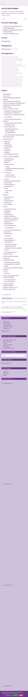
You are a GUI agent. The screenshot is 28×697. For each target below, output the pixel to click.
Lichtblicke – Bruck (7, 484)
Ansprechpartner (8, 214)
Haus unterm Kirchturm (10, 225)
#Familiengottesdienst (7, 64)
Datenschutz (6, 258)
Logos (5, 271)
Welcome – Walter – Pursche (10, 287)
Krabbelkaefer (8, 170)
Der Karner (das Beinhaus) (10, 220)
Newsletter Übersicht (10, 246)
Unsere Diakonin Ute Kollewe (11, 154)
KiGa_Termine (7, 202)
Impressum (7, 273)
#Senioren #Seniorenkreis (8, 78)
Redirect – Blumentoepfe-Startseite (11, 101)
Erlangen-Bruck (6, 321)
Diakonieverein (8, 145)
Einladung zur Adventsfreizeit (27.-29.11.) (13, 30)
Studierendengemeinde (8, 348)
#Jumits (12, 67)
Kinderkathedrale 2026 (8, 28)
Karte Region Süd (5, 331)
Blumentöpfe (8, 190)
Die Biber (7, 166)
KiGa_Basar (7, 199)
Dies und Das (6, 96)
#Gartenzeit (19, 64)
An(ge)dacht (4, 82)
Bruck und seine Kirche (10, 216)
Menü (4, 4)
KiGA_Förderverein (8, 200)
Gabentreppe (7, 150)
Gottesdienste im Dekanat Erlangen (13, 111)
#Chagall (20, 58)
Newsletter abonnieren (11, 244)
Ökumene (5, 99)
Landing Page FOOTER (8, 260)
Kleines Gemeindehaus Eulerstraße (12, 97)
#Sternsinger (12, 80)
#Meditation (4, 75)
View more (19, 693)
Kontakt (6, 266)
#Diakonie (10, 60)
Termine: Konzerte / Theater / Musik (13, 123)
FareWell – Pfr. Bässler (8, 285)
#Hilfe (3, 67)
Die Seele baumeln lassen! (11, 129)
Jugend (6, 188)
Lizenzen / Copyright (6, 363)
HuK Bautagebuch (9, 227)
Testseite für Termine (9, 124)
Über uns (5, 206)
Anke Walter (4, 84)
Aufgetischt (11, 84)
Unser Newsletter (8, 242)
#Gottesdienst (21, 66)
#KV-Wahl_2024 (5, 73)
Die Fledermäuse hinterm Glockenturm (15, 168)
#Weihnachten (19, 80)
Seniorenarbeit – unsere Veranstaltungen (14, 114)
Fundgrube (7, 148)
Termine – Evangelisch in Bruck (10, 108)
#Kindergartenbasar (6, 69)
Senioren (6, 179)
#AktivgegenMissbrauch (7, 58)
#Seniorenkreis (18, 78)
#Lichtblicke (18, 73)
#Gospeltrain (14, 66)
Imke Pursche (5, 86)
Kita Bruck (5, 194)
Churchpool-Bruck (7, 685)
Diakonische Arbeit (8, 139)
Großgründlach (6, 328)
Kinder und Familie (8, 164)
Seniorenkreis (8, 117)
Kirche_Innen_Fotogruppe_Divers (12, 230)
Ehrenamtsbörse (8, 147)
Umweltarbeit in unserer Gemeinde (12, 105)
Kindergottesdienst (8, 31)
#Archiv (15, 58)
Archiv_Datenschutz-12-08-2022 (11, 256)
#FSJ (14, 64)
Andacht (10, 82)
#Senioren (20, 77)
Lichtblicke (6, 152)
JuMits (6, 192)
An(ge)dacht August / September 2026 (12, 26)
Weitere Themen (7, 106)
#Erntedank (16, 60)
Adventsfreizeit (8, 182)
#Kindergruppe (15, 69)
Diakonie (5, 343)
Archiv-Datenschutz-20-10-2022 (12, 262)
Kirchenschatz (12, 86)
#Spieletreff (4, 80)
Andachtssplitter (17, 82)
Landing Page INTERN (8, 277)
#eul (21, 60)
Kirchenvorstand (8, 233)
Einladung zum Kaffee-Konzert (10, 33)
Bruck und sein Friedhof (10, 209)
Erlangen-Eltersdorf (7, 325)
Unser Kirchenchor (10, 175)
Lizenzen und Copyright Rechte (10, 275)
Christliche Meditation (9, 184)
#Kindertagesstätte (6, 71)
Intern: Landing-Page (9, 281)
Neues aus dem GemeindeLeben (11, 156)
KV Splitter (7, 236)
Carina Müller (18, 84)
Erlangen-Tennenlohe (8, 326)
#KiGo (16, 67)
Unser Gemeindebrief (9, 240)
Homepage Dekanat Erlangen (9, 339)
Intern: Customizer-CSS (10, 279)
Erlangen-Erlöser (6, 323)
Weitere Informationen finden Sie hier (5, 312)
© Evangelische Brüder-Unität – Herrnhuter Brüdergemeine (8, 311)
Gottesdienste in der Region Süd (12, 112)
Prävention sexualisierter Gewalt (12, 181)
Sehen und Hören (8, 238)
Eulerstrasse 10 (8, 221)
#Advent (4, 56)
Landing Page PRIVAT (8, 284)
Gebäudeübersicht (8, 223)
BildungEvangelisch (7, 341)
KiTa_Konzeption (8, 204)
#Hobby (7, 67)
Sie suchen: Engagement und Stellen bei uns (14, 103)
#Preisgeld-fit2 (12, 75)
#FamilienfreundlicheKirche (8, 62)
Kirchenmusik (7, 172)
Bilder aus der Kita (8, 197)
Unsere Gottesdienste (9, 126)
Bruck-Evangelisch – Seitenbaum (12, 264)
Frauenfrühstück (8, 186)
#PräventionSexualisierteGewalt (9, 77)
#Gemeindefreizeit (6, 66)
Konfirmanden (7, 160)
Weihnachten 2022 (9, 130)
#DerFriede (4, 60)
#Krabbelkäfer (15, 71)
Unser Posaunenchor (10, 176)
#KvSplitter (12, 73)
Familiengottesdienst (10, 132)
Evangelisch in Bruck (8, 383)
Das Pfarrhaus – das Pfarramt (11, 218)
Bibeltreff (6, 162)
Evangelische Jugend (7, 344)
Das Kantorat (7, 210)
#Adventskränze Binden (12, 56)
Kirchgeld (19, 86)
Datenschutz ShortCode (9, 289)
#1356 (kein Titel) (7, 94)
